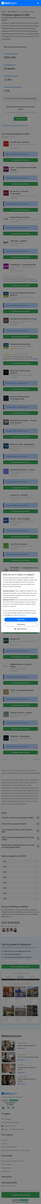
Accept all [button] (21, 619)
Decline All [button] (21, 624)
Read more (22, 615)
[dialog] (20, 602)
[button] (20, 629)
